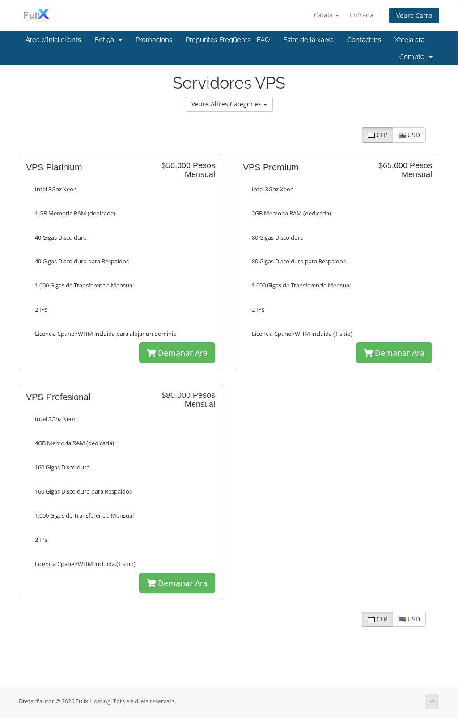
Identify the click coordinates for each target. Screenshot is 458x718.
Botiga (106, 40)
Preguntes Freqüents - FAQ (228, 40)
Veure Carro (414, 15)
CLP (381, 135)
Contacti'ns (364, 40)
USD (413, 135)
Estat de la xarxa (308, 40)
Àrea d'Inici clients (53, 40)
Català (324, 15)
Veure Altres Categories (227, 104)
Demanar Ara (182, 352)
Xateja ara (409, 40)
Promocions (154, 40)
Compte (413, 57)
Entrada (361, 15)
